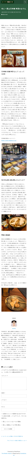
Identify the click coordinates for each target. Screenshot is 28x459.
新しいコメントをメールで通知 (12, 421)
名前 (3, 393)
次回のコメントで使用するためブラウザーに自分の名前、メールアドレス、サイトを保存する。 (14, 416)
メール (3, 400)
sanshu (14, 328)
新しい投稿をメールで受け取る (12, 425)
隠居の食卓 (5, 14)
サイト (3, 406)
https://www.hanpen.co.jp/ (9, 140)
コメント (4, 375)
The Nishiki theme (6, 453)
